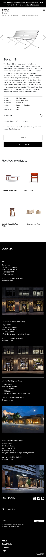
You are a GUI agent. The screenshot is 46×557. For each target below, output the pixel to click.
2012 (18, 110)
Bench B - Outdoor (23, 105)
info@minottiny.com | (10, 334)
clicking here (15, 129)
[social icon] (34, 499)
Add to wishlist (24, 144)
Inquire (23, 137)
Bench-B (19, 103)
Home (4, 15)
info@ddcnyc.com (8, 274)
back (5, 13)
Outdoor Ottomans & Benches (23, 15)
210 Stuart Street (8, 446)
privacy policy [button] (15, 526)
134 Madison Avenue (9, 267)
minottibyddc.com (24, 334)
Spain (18, 107)
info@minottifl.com (9, 393)
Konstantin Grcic (22, 100)
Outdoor (9, 15)
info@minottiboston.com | (11, 453)
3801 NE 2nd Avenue (9, 386)
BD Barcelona (21, 98)
